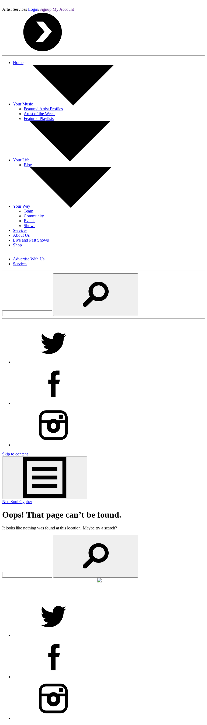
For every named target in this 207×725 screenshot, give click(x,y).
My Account (63, 9)
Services (20, 230)
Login (33, 9)
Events (29, 220)
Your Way (21, 206)
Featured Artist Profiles (43, 109)
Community (34, 216)
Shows (29, 225)
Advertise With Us (28, 259)
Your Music (23, 104)
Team (28, 211)
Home (18, 62)
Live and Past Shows (31, 240)
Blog (28, 164)
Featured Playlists (39, 118)
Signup (45, 9)
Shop (17, 245)
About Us (21, 235)
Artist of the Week (39, 113)
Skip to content (15, 454)
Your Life (21, 160)
